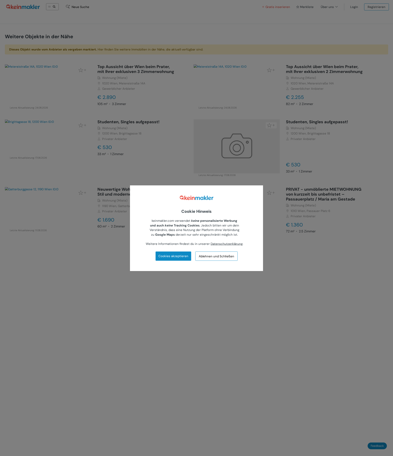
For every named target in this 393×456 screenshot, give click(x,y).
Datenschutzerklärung (227, 244)
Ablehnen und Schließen (216, 256)
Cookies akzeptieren (173, 256)
